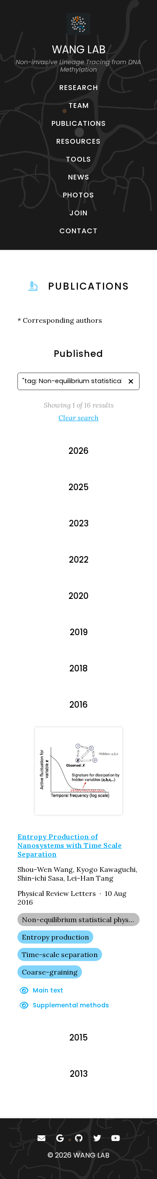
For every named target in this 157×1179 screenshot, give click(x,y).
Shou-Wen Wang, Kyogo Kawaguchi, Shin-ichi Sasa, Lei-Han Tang (77, 873)
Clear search (78, 417)
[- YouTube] (116, 1138)
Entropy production (55, 937)
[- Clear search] (131, 381)
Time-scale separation (60, 954)
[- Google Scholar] (60, 1138)
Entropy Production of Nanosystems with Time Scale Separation (69, 845)
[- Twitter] (97, 1138)
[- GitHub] (79, 1138)
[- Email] (41, 1138)
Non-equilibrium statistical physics (80, 919)
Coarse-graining (50, 972)
